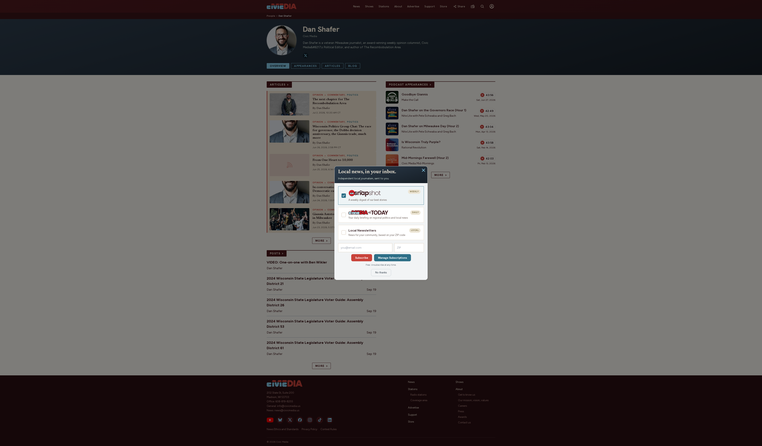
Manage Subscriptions (392, 258)
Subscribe (361, 258)
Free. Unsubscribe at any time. (381, 264)
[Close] (423, 170)
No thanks (381, 272)
